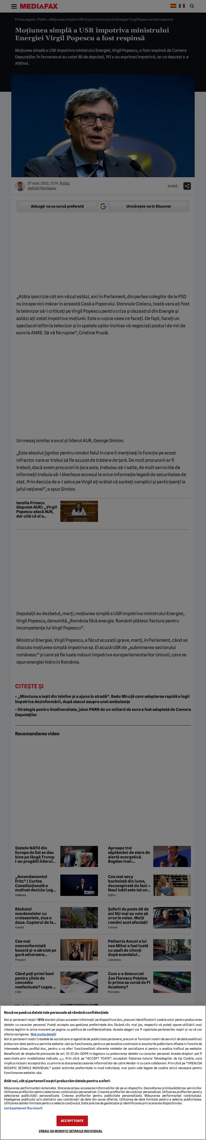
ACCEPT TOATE (72, 1121)
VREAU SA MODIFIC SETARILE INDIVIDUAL (70, 1131)
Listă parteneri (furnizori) (23, 1108)
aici (61, 1058)
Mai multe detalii (43, 1034)
